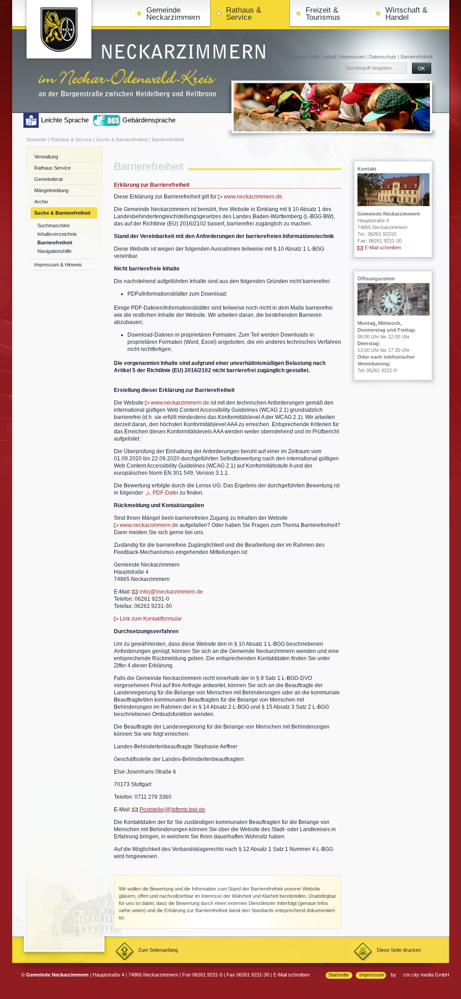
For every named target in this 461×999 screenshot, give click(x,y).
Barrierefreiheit (417, 56)
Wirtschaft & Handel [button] (406, 14)
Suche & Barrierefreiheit (122, 139)
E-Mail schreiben (383, 247)
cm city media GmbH (426, 974)
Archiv (41, 201)
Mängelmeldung (51, 190)
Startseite (296, 56)
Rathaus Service (52, 168)
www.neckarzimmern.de (253, 197)
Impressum (352, 56)
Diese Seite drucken (399, 950)
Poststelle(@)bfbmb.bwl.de (172, 809)
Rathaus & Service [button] (243, 14)
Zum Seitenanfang (158, 950)
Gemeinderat (48, 179)
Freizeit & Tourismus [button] (323, 14)
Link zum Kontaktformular (151, 619)
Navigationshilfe (54, 251)
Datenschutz (383, 56)
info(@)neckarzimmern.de (171, 592)
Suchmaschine (53, 225)
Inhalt (330, 56)
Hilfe (315, 56)
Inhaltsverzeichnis (57, 234)
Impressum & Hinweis (58, 264)
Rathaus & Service (71, 139)
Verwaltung (46, 156)
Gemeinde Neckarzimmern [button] (173, 14)
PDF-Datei (165, 493)
